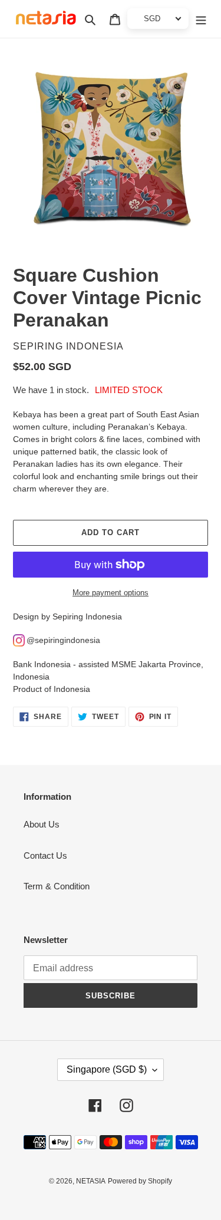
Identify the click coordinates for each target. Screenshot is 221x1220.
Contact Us (45, 855)
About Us (42, 824)
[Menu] (201, 19)
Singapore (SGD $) (107, 1069)
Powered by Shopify (140, 1181)
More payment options (110, 592)
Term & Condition (57, 886)
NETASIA (90, 1181)
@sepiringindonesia (63, 640)
